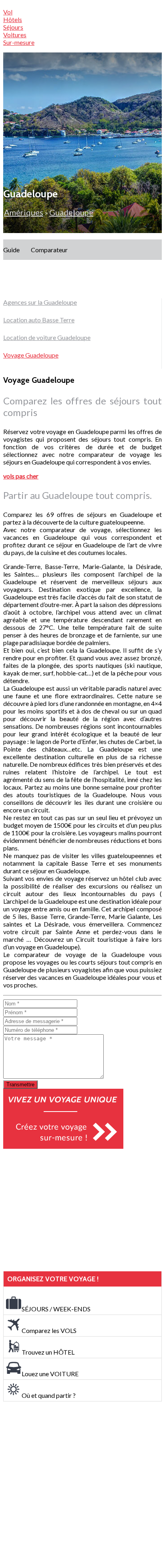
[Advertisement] (63, 1210)
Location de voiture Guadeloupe (47, 337)
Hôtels (12, 19)
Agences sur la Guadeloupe (40, 302)
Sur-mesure (18, 42)
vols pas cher (20, 476)
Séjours (13, 27)
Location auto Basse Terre (38, 320)
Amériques (23, 212)
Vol (7, 12)
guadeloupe (71, 212)
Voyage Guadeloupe (30, 355)
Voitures (14, 34)
